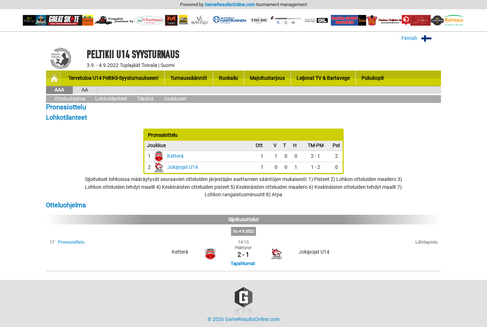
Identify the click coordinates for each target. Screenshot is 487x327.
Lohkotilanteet (111, 99)
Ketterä (175, 156)
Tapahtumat (243, 263)
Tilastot (145, 99)
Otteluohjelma (70, 99)
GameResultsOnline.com (230, 4)
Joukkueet (174, 99)
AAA (59, 90)
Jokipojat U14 (182, 167)
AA (85, 90)
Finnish (410, 38)
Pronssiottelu (71, 242)
